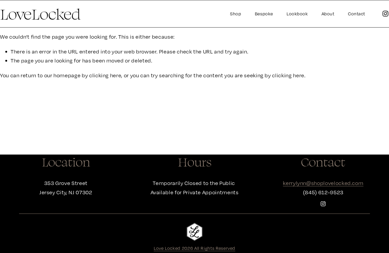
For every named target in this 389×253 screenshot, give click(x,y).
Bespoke (264, 13)
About (328, 13)
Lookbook (297, 13)
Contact (356, 13)
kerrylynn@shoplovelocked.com (323, 183)
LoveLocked (40, 13)
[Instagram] (385, 13)
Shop (235, 13)
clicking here (105, 75)
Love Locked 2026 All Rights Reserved (194, 248)
